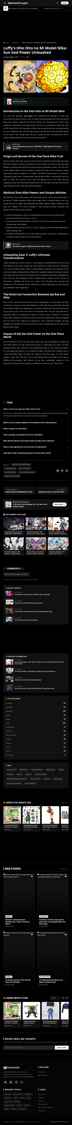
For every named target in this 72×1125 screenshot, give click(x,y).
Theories (13, 1109)
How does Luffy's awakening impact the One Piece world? (27, 453)
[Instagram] (16, 1082)
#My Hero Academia (40, 774)
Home (7, 42)
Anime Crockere (17, 1094)
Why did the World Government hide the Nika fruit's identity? (28, 441)
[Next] (67, 998)
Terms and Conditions (45, 1107)
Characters (8, 1098)
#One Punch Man (35, 779)
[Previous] (63, 998)
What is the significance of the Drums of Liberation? (25, 447)
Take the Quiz (58, 504)
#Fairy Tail (28, 774)
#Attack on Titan (11, 769)
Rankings (17, 1101)
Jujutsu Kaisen (42, 1075)
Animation (15, 42)
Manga (22, 1098)
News (28, 1098)
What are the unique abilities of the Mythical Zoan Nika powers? (30, 422)
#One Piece (10, 774)
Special (6, 1109)
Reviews (19, 1105)
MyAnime (18, 2)
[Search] (57, 3)
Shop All (64, 802)
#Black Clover (24, 769)
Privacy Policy (42, 1104)
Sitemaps (41, 1101)
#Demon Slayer (58, 779)
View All (64, 869)
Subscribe (61, 1048)
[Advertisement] (36, 24)
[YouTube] (11, 1082)
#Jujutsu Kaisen (50, 769)
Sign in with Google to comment (17, 574)
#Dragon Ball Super (37, 769)
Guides (15, 1098)
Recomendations (9, 1105)
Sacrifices (27, 1105)
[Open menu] (4, 3)
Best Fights (28, 1094)
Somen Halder (9, 57)
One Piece (28, 116)
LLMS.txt (41, 1098)
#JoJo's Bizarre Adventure (14, 783)
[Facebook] (5, 1082)
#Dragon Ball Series (30, 783)
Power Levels (8, 1101)
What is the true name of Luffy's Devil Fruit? (21, 409)
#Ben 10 (19, 774)
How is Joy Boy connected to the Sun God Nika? (22, 435)
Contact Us (41, 1111)
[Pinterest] (22, 1082)
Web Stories (42, 1094)
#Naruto (61, 769)
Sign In (65, 3)
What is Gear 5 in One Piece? (15, 428)
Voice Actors (22, 1109)
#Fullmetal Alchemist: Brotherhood (17, 779)
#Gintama (47, 779)
